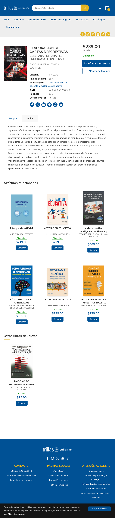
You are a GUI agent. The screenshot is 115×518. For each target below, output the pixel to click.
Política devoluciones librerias (96, 484)
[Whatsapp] (108, 34)
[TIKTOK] (103, 34)
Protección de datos (58, 480)
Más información (16, 514)
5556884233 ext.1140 (21, 471)
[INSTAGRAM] (88, 34)
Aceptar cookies (99, 508)
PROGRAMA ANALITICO (57, 299)
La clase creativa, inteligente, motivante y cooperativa (93, 230)
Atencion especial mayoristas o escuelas (96, 495)
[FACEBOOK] (82, 34)
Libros (18, 19)
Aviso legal (58, 471)
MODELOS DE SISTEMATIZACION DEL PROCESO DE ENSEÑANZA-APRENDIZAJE (22, 383)
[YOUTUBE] (98, 34)
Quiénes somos (96, 471)
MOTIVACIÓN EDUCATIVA (57, 228)
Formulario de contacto (21, 480)
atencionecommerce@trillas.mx (21, 475)
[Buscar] (85, 8)
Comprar (22, 247)
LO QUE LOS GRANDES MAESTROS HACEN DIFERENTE (93, 301)
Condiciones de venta (59, 475)
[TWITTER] (93, 34)
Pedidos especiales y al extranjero (96, 477)
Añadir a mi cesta (98, 63)
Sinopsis (12, 118)
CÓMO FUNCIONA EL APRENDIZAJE (21, 301)
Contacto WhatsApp (96, 488)
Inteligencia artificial (21, 228)
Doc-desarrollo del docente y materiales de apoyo (49, 84)
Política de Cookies (59, 484)
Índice (30, 118)
